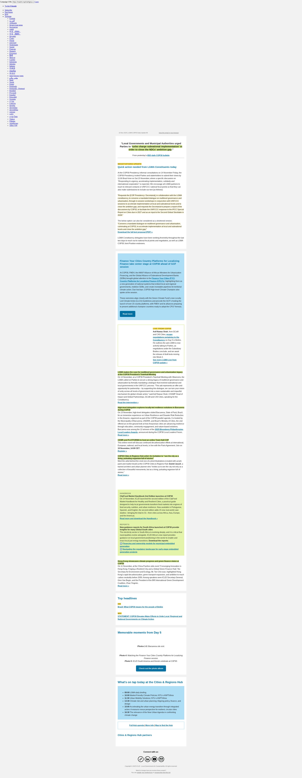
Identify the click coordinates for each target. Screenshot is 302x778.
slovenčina (13, 108)
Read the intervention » (128, 403)
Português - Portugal (17, 89)
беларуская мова (16, 25)
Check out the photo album (151, 668)
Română (12, 91)
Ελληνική (13, 53)
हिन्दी (11, 55)
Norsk (11, 82)
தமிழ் (11, 114)
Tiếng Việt (13, 125)
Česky (11, 38)
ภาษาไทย (13, 117)
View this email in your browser (169, 133)
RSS (6, 14)
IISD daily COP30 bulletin (158, 155)
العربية (12, 21)
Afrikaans (13, 23)
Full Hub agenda (136, 725)
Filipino (12, 121)
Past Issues (9, 12)
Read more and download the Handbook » (139, 519)
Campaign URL (6, 2)
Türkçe (12, 119)
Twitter (11, 6)
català (11, 29)
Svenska (12, 99)
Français (12, 49)
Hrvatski (12, 36)
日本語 (12, 68)
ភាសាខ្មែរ (12, 71)
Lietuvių (12, 103)
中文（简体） (15, 32)
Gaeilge (12, 60)
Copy (37, 2)
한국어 (12, 73)
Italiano (12, 66)
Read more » (123, 435)
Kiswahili (13, 97)
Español (12, 95)
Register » (122, 451)
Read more (127, 314)
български (13, 27)
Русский (12, 93)
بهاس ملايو (13, 78)
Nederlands (13, 45)
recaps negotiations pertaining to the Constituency (166, 337)
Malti (11, 80)
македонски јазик (16, 76)
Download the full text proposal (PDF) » (135, 232)
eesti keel (12, 43)
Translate (8, 16)
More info (149, 725)
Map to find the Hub (164, 725)
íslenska (12, 64)
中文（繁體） (15, 34)
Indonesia (13, 62)
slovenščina (13, 110)
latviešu (12, 106)
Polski (11, 84)
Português (13, 86)
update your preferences (145, 772)
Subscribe (8, 10)
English (12, 19)
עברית (11, 101)
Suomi (11, 47)
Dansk (11, 41)
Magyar (12, 58)
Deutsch (12, 51)
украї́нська (13, 123)
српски (12, 112)
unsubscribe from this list (162, 772)
